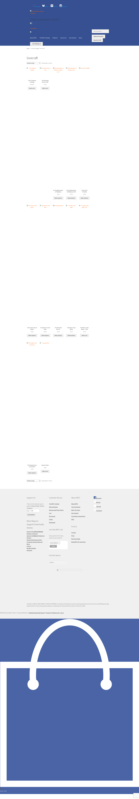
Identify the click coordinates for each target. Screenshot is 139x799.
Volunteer (29, 550)
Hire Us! (29, 546)
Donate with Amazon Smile (34, 540)
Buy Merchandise (31, 548)
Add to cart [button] (32, 88)
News (80, 38)
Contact (73, 532)
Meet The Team (75, 510)
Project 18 (49, 613)
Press (72, 536)
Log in (62, 613)
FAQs (72, 519)
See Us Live (63, 38)
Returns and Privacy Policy (56, 510)
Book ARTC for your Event (78, 542)
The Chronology (75, 507)
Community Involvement (78, 516)
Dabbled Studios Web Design (37, 613)
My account (52, 516)
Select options (58, 198)
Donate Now (31, 514)
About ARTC (33, 38)
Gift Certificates (53, 507)
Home (28, 48)
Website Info (56, 613)
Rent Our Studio (75, 539)
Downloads (52, 522)
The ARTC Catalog (45, 38)
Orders (51, 519)
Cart (50, 513)
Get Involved (72, 38)
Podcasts (55, 38)
